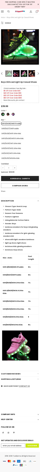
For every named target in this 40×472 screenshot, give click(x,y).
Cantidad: (5, 164)
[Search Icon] (8, 11)
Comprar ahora (20, 186)
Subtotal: (4, 172)
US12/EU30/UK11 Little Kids (11, 143)
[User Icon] (31, 11)
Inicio (3, 17)
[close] (38, 4)
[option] (20, 47)
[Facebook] (3, 432)
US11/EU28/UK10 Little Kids (11, 133)
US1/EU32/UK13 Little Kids (10, 153)
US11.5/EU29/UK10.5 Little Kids (12, 138)
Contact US (24, 386)
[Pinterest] (14, 432)
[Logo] (20, 11)
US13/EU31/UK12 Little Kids (11, 148)
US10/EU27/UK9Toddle (10, 128)
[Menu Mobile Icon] (2, 11)
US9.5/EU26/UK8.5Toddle (11, 124)
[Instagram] (8, 432)
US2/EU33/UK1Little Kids (10, 158)
